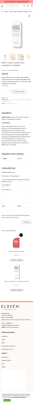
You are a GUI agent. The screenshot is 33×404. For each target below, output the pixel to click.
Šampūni (22, 99)
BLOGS (3, 339)
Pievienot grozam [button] (16, 260)
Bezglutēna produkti (13, 99)
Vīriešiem (8, 101)
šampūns (15, 103)
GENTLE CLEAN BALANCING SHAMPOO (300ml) (16, 281)
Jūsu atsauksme (7, 189)
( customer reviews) (13, 70)
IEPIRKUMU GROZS (6, 360)
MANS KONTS (5, 357)
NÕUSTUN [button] (7, 400)
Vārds (4, 206)
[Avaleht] (2, 11)
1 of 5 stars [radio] (2, 186)
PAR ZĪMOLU (5, 336)
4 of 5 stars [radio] (6, 186)
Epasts (19, 206)
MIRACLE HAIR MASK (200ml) (16, 251)
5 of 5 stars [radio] (8, 186)
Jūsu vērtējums (6, 184)
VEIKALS (4, 367)
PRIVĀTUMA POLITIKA (7, 349)
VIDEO (3, 343)
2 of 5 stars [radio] (3, 186)
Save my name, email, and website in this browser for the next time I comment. (16, 216)
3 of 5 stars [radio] (5, 186)
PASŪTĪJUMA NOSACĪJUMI (8, 346)
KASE (3, 363)
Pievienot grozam (18, 91)
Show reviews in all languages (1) (11, 176)
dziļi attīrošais (8, 103)
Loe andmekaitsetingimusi (18, 397)
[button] (2, 6)
